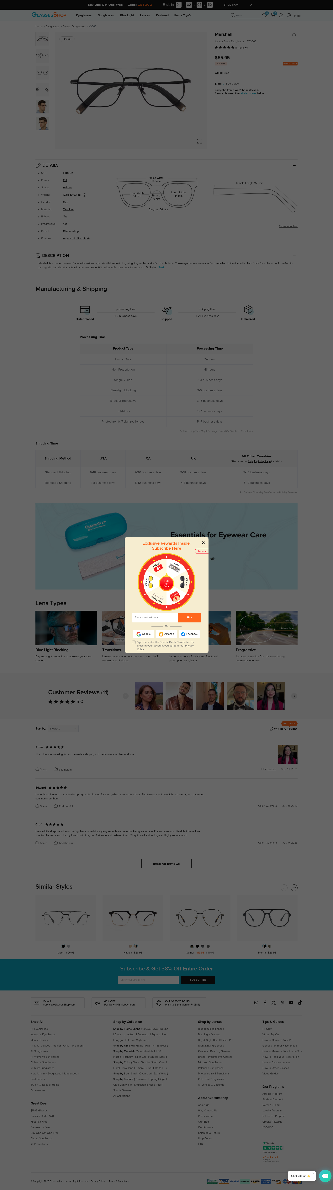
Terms (202, 551)
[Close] (203, 542)
